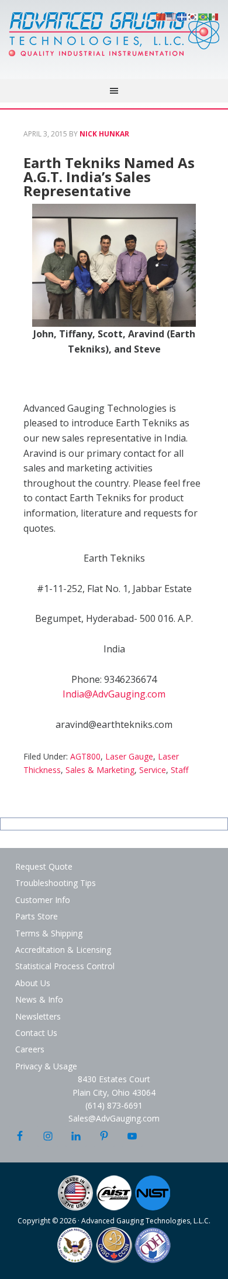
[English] (172, 15)
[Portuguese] (203, 15)
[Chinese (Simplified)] (161, 15)
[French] (182, 15)
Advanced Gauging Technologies (114, 41)
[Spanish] (214, 15)
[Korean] (193, 15)
